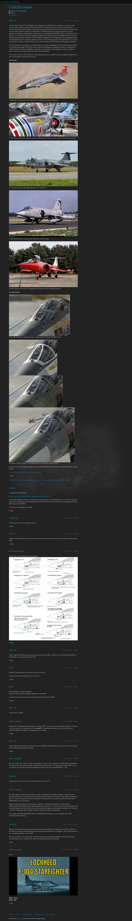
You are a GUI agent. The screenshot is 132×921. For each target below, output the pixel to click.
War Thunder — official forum (10, 2)
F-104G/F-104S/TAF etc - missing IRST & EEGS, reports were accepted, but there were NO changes (39, 480)
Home (11, 914)
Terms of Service (39, 914)
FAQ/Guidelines (27, 914)
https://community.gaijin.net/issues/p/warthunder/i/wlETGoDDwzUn (29, 496)
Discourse (20, 918)
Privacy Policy (50, 914)
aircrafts (14, 15)
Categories (17, 914)
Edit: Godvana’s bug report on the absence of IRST (24, 472)
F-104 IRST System (20, 7)
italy (10, 15)
